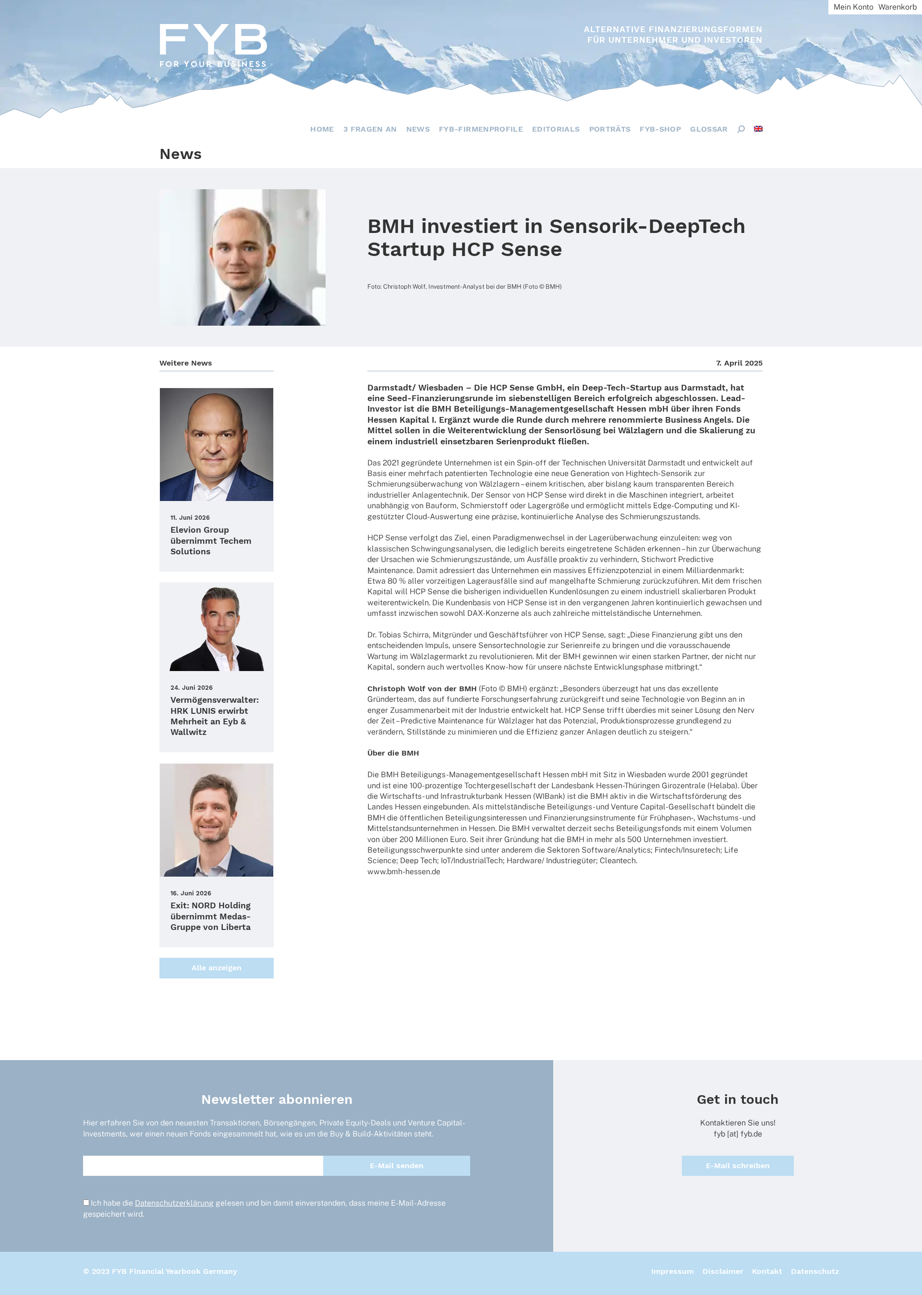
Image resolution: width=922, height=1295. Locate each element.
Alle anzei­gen (217, 967)
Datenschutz (815, 1271)
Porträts (610, 129)
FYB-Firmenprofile (481, 129)
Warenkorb (897, 7)
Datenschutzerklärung (174, 1203)
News (418, 129)
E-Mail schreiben (738, 1165)
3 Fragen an (370, 129)
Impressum (672, 1271)
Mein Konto (853, 7)
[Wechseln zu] (758, 129)
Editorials (556, 129)
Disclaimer (723, 1271)
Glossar (709, 129)
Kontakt (767, 1271)
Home (322, 129)
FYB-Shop (660, 129)
